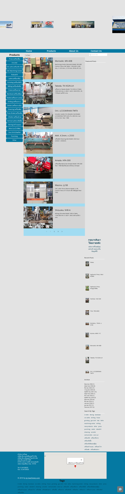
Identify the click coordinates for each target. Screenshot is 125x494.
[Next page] (62, 231)
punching (87, 429)
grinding (87, 420)
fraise (98, 418)
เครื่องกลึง (87, 438)
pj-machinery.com (33, 478)
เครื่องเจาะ (82, 490)
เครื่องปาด (61, 490)
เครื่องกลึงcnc (95, 438)
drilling (93, 418)
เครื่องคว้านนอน (89, 446)
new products (88, 426)
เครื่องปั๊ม (54, 490)
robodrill (98, 429)
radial (93, 429)
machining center (89, 423)
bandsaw (98, 415)
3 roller (86, 415)
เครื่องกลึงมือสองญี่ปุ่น (90, 444)
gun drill (93, 420)
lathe (102, 420)
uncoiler (93, 432)
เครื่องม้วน (75, 490)
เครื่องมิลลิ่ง (68, 490)
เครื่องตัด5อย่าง (95, 449)
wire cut (95, 435)
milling (98, 423)
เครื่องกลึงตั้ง (87, 441)
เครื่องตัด (86, 449)
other (95, 426)
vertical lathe (88, 435)
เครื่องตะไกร (98, 446)
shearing (87, 432)
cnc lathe (87, 418)
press (100, 426)
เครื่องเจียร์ (99, 490)
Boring (92, 415)
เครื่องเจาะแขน (91, 490)
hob (98, 420)
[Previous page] (46, 231)
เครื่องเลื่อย (21, 492)
